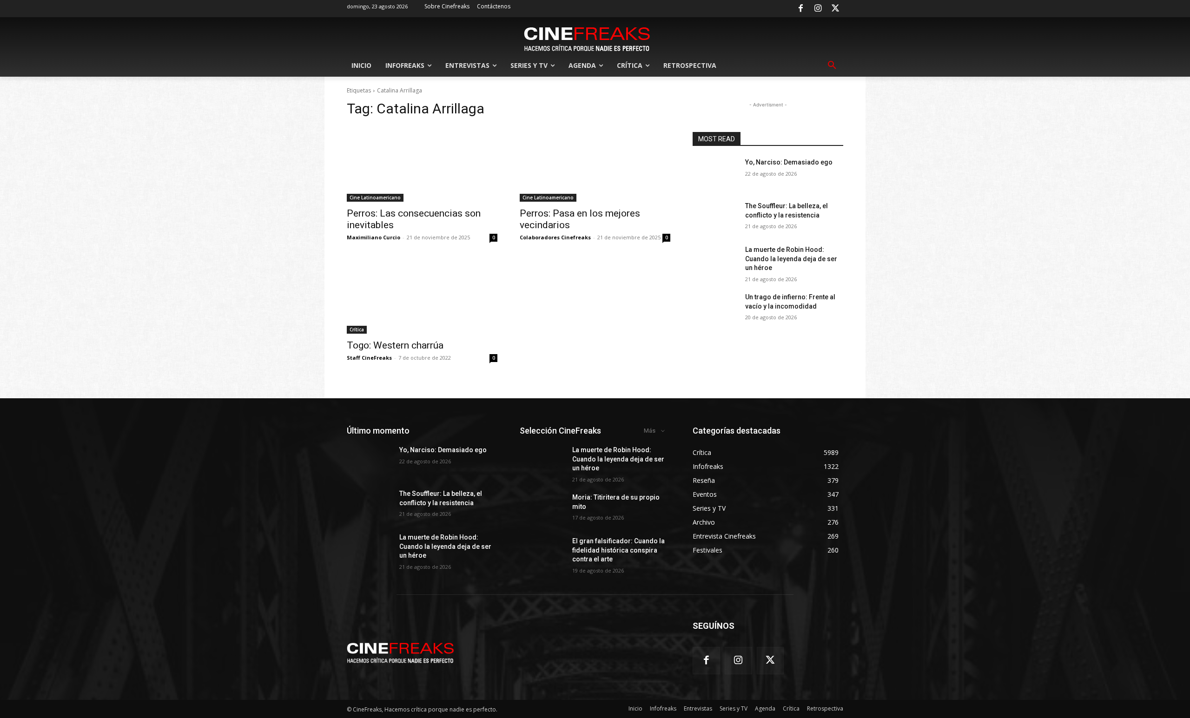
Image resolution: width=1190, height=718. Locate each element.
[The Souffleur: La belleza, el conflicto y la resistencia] (715, 217)
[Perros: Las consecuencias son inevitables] (422, 164)
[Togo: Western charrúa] (422, 296)
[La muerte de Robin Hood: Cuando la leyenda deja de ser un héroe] (715, 261)
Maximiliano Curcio (373, 237)
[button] (832, 65)
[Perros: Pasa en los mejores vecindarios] (595, 164)
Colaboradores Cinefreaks (555, 237)
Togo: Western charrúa (395, 345)
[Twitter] (835, 9)
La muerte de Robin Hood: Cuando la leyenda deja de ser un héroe (791, 258)
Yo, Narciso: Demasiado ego (789, 162)
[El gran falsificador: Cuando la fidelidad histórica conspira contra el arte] (542, 552)
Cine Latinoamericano (375, 197)
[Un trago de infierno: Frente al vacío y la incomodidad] (715, 308)
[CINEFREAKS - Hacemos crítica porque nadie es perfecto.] (587, 38)
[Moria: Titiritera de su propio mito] (542, 509)
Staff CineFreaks (369, 357)
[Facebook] (800, 9)
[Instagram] (818, 9)
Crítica (357, 329)
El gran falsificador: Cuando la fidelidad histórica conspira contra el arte (618, 550)
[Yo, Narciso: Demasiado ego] (715, 174)
